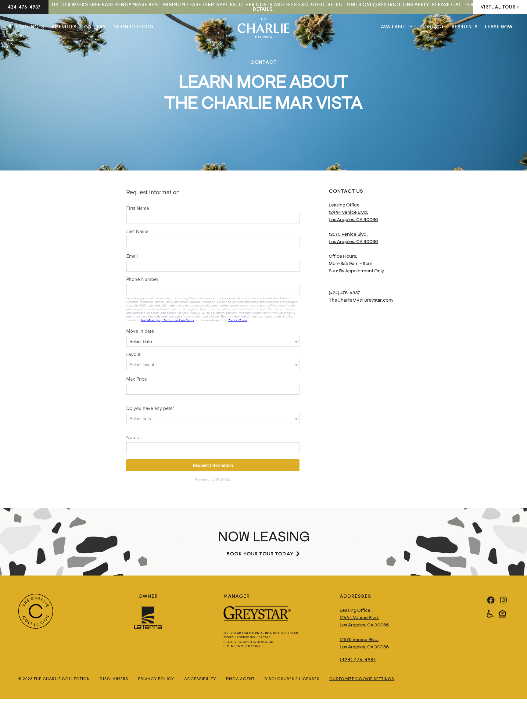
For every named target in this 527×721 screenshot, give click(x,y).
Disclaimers (114, 678)
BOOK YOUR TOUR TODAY (260, 554)
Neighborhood (133, 27)
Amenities (64, 27)
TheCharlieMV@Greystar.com (361, 300)
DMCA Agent (240, 678)
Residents (465, 27)
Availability (397, 27)
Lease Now (499, 27)
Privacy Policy (156, 678)
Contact (432, 27)
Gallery (95, 27)
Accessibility (200, 678)
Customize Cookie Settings (361, 679)
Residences (29, 27)
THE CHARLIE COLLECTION (62, 678)
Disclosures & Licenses (292, 678)
